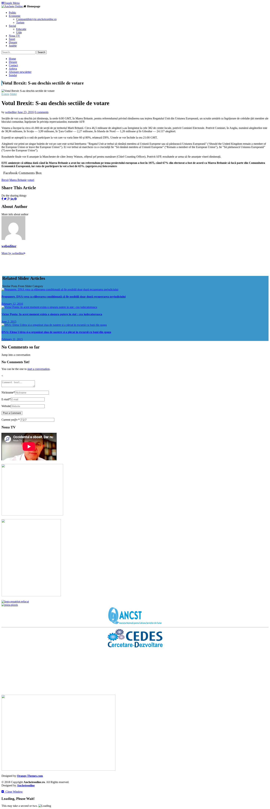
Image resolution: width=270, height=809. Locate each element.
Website (6, 406)
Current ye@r (10, 419)
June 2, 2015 (8, 321)
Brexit (5, 179)
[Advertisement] (68, 263)
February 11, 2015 (12, 339)
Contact (13, 65)
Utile (19, 32)
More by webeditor (12, 253)
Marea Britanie (18, 179)
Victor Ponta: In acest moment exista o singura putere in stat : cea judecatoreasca (51, 314)
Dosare (13, 42)
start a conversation (38, 369)
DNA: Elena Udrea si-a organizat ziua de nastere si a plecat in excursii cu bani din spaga (56, 332)
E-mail (6, 399)
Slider (13, 94)
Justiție (13, 45)
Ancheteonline (26, 785)
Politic (12, 12)
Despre (13, 62)
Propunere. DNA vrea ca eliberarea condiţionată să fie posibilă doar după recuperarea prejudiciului (63, 296)
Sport (12, 39)
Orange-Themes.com (30, 775)
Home (12, 58)
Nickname (8, 392)
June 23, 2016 (25, 112)
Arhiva (13, 68)
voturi (30, 179)
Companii (36, 19)
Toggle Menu (12, 3)
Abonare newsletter (20, 71)
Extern (5, 94)
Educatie (21, 29)
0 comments (41, 112)
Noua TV (14, 35)
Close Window (13, 791)
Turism (20, 22)
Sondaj (13, 75)
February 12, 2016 (12, 303)
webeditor (11, 112)
